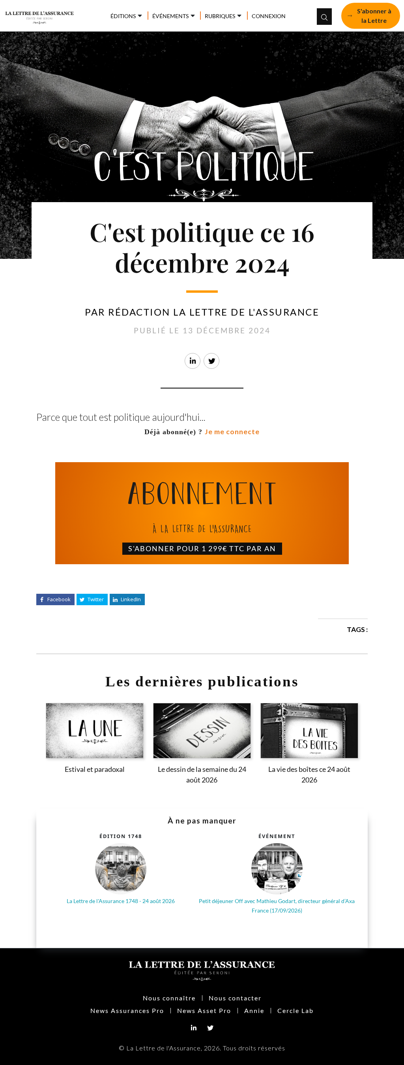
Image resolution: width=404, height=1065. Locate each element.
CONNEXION (269, 16)
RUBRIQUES (220, 16)
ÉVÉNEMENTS (170, 16)
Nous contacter (235, 998)
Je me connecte (232, 431)
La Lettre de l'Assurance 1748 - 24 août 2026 (121, 901)
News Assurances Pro (127, 1010)
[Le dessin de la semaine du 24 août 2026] (202, 730)
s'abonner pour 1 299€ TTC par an (202, 549)
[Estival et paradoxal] (95, 730)
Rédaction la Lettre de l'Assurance (213, 312)
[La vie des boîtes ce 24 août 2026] (309, 730)
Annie (254, 1010)
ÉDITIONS (123, 16)
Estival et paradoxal (95, 769)
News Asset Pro (204, 1010)
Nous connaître (169, 998)
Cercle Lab (295, 1010)
